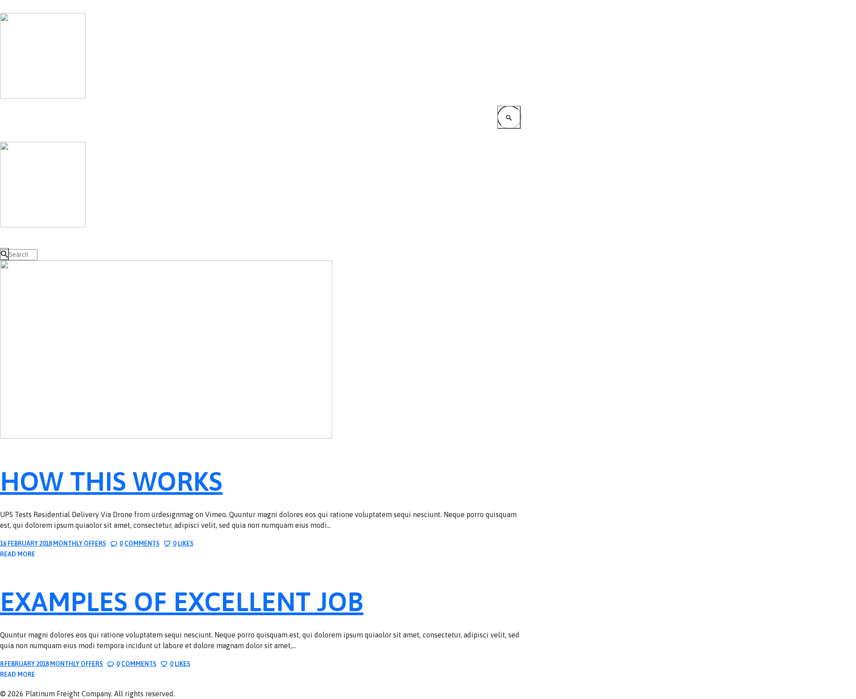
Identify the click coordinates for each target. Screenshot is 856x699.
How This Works (111, 481)
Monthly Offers (79, 543)
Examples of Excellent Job (181, 601)
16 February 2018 (26, 543)
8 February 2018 (24, 663)
